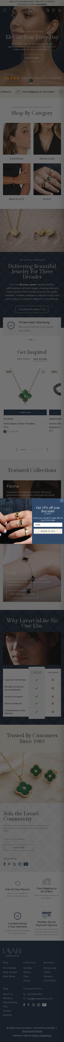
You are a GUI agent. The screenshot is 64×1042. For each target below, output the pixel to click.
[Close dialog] (62, 500)
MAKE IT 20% (48, 531)
